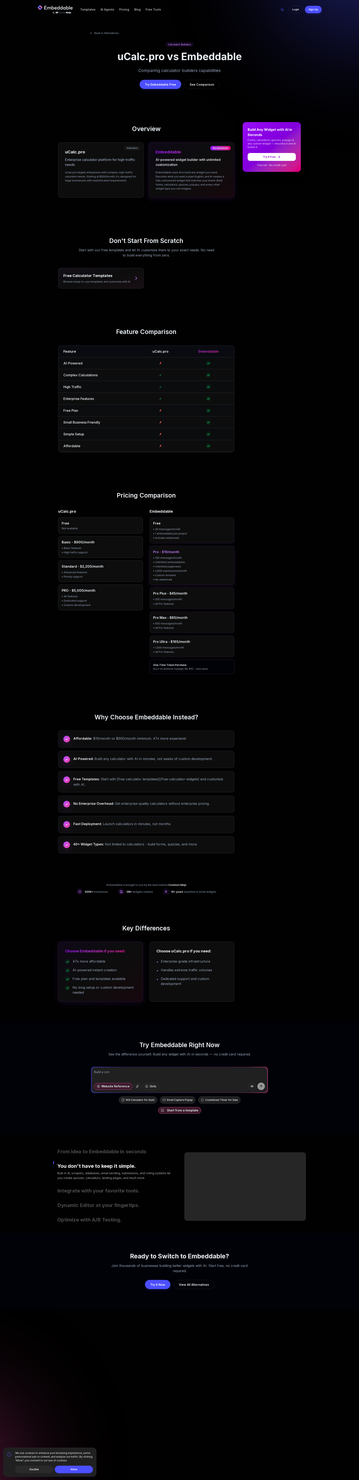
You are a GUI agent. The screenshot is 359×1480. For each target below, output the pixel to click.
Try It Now (157, 1284)
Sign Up (313, 9)
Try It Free (269, 157)
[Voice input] (252, 1086)
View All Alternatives (194, 1284)
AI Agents (107, 9)
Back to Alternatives (106, 33)
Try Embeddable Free (160, 84)
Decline (34, 1469)
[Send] (261, 1086)
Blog (137, 9)
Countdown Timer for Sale (221, 1099)
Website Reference (115, 1086)
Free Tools (153, 9)
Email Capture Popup (180, 1099)
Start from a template (182, 1110)
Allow (73, 1469)
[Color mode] (282, 9)
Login (295, 9)
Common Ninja (177, 884)
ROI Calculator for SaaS (140, 1099)
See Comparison (202, 84)
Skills (153, 1086)
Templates (88, 9)
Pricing (124, 9)
